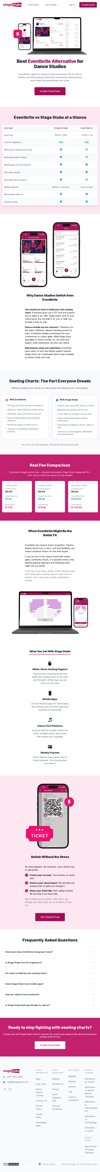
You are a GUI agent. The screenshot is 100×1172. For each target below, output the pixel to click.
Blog (38, 1079)
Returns (72, 1086)
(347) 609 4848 (15, 1076)
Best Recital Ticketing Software (90, 1149)
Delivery (72, 1081)
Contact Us (41, 1100)
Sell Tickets (51, 5)
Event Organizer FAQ (56, 1097)
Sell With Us (58, 1084)
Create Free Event (50, 91)
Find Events (33, 5)
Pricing (55, 1089)
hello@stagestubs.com (18, 1082)
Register (56, 1079)
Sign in (72, 5)
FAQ (70, 1092)
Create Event (88, 5)
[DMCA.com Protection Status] (11, 1164)
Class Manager (69, 1164)
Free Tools (41, 1084)
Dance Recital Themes (39, 1092)
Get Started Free (50, 917)
